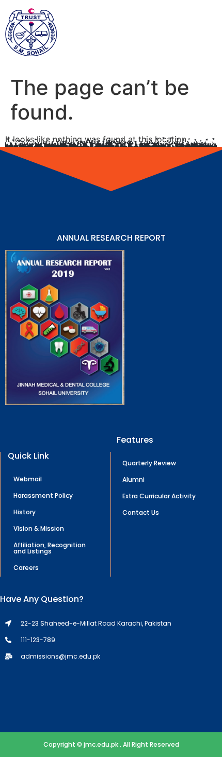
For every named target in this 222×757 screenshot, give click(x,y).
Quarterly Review (149, 463)
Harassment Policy (43, 495)
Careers (26, 567)
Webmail (27, 479)
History (24, 512)
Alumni (133, 479)
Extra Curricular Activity (159, 496)
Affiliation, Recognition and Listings (49, 548)
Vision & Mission (38, 528)
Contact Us (140, 512)
